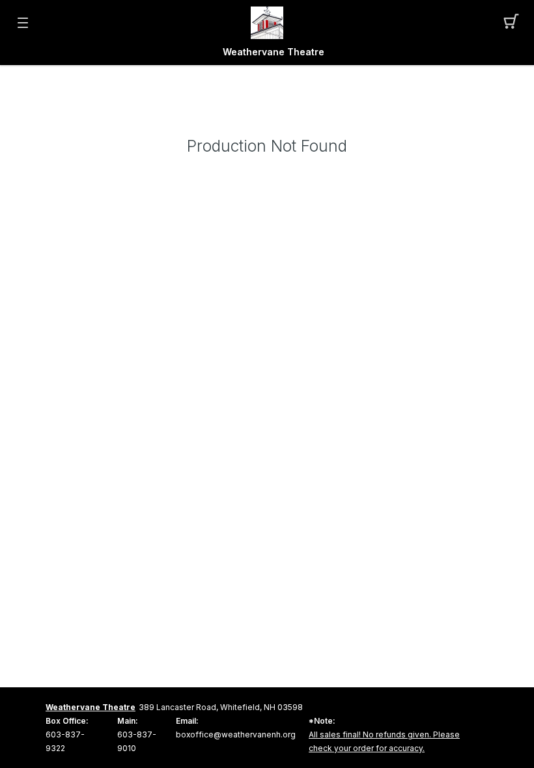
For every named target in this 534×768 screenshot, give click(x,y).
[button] (511, 22)
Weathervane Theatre (273, 52)
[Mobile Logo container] (267, 23)
